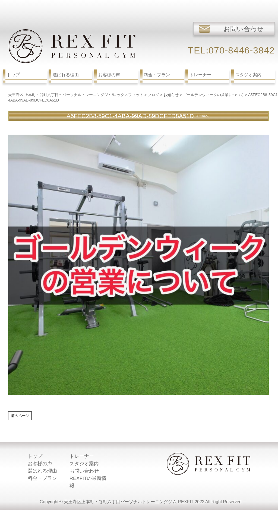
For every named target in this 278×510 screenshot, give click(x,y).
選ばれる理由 (42, 471)
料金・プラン (42, 478)
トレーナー (82, 456)
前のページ (20, 416)
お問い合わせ (84, 471)
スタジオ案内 (84, 463)
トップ (35, 456)
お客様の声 (40, 463)
